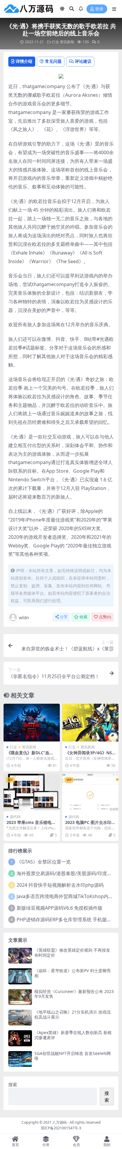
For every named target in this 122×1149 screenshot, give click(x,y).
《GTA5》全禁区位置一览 (44, 861)
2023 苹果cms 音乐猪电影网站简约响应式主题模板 (31, 824)
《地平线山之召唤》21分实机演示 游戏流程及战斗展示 (72, 1014)
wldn (24, 617)
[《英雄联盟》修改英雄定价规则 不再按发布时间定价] (20, 956)
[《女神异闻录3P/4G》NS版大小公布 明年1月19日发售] (90, 722)
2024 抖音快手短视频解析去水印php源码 (60, 885)
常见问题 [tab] (53, 61)
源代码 (15, 816)
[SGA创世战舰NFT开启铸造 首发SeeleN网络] (20, 1059)
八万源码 (59, 1122)
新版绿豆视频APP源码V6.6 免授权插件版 (59, 908)
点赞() (105, 617)
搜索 (12, 1084)
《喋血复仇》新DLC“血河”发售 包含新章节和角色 (31, 755)
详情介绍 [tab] (24, 61)
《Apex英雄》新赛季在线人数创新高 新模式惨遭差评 (73, 1035)
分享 (64, 617)
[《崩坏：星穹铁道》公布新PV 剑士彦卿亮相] (20, 976)
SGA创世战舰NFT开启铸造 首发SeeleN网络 (72, 1055)
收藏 (83, 617)
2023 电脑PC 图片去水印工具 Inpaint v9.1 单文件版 (90, 824)
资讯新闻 (67, 41)
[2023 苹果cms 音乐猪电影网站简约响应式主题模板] (32, 792)
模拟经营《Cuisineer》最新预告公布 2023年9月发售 (74, 994)
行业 (55, 41)
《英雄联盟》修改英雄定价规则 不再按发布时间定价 (72, 952)
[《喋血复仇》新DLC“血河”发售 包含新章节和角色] (32, 722)
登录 (99, 9)
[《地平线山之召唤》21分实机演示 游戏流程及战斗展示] (20, 1017)
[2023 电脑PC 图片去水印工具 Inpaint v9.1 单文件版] (90, 792)
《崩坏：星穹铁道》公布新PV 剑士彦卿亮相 (72, 973)
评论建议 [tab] (83, 61)
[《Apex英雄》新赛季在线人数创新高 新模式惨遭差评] (20, 1038)
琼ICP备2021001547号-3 (61, 1128)
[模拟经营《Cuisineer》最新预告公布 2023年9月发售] (20, 997)
